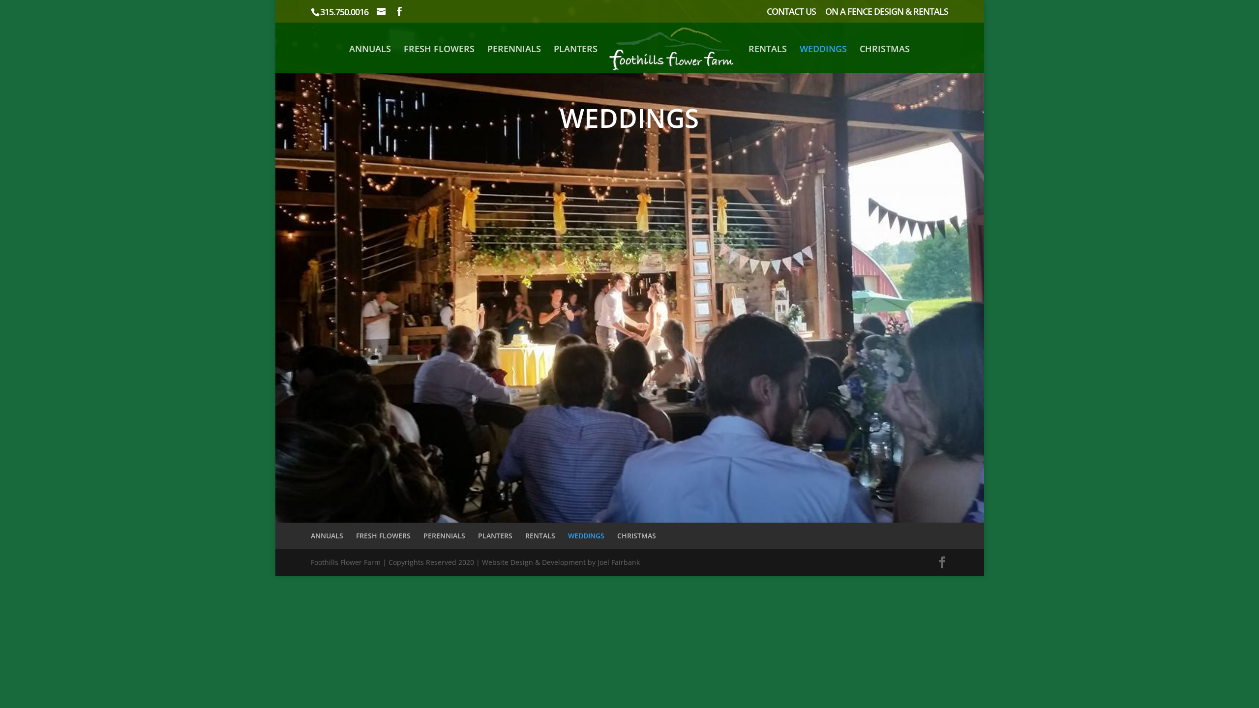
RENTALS (768, 50)
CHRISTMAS (885, 50)
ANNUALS (370, 50)
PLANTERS (576, 50)
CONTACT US (791, 12)
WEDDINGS (823, 50)
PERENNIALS (514, 50)
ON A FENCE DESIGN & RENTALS (886, 12)
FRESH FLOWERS (439, 50)
